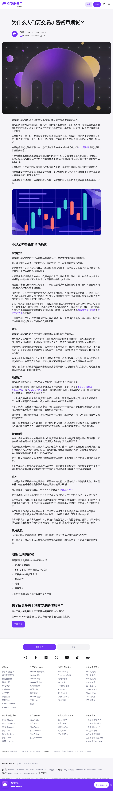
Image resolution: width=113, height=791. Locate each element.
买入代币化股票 (65, 715)
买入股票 (35, 715)
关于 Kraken (36, 667)
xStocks (79, 770)
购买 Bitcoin (7, 720)
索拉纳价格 (63, 689)
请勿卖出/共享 (35, 751)
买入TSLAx (63, 723)
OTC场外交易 (25, 773)
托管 (33, 773)
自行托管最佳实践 (86, 310)
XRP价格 (61, 682)
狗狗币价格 (63, 679)
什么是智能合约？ (93, 723)
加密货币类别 (63, 696)
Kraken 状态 (35, 696)
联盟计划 (34, 689)
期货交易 (6, 682)
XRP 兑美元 (91, 679)
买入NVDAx (63, 720)
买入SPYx (62, 730)
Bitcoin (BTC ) (85, 387)
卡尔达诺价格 (63, 686)
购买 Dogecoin (8, 727)
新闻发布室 (35, 686)
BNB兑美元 (90, 682)
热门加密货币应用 (93, 734)
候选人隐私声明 (86, 751)
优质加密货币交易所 (94, 737)
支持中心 (34, 700)
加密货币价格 (64, 667)
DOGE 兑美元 (91, 689)
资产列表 (34, 693)
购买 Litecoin (8, 741)
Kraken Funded (9, 707)
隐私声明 (13, 751)
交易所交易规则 (67, 751)
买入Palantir (35, 734)
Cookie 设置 (23, 751)
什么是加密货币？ (93, 720)
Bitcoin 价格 (63, 671)
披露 (76, 751)
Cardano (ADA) (35, 390)
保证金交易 (7, 679)
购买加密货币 (8, 671)
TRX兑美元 (90, 696)
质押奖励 (6, 696)
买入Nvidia (34, 720)
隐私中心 (5, 751)
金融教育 (90, 715)
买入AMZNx (63, 734)
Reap (100, 770)
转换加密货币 (92, 667)
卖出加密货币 (8, 675)
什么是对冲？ (66, 489)
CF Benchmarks (90, 770)
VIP (46, 770)
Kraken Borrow (8, 703)
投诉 (32, 703)
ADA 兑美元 (91, 693)
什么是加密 (83, 147)
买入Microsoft (36, 737)
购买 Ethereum (8, 723)
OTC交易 (6, 686)
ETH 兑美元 (90, 675)
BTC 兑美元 (91, 671)
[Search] (104, 4)
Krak (10, 773)
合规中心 (47, 751)
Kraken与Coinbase (94, 741)
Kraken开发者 (36, 682)
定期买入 (6, 700)
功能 (5, 667)
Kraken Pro (19, 770)
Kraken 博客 (35, 679)
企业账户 (6, 689)
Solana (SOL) (18, 390)
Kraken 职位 (35, 675)
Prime (16, 773)
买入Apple (34, 727)
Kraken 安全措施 (37, 671)
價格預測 (62, 700)
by (8, 763)
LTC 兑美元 (90, 700)
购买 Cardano (8, 734)
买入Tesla (34, 723)
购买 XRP (6, 730)
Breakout (39, 770)
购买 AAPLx (63, 727)
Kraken (11, 770)
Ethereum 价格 (64, 675)
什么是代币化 (91, 730)
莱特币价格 (63, 693)
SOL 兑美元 (91, 686)
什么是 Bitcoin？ (93, 727)
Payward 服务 (69, 770)
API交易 (5, 693)
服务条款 (56, 751)
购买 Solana (7, 737)
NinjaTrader (29, 770)
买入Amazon (35, 730)
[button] (111, 785)
